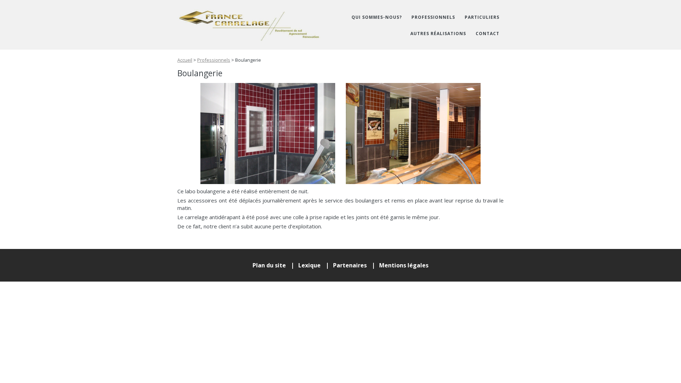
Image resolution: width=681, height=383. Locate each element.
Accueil (184, 60)
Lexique (309, 265)
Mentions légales (403, 265)
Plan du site (269, 265)
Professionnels (213, 60)
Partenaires (350, 265)
